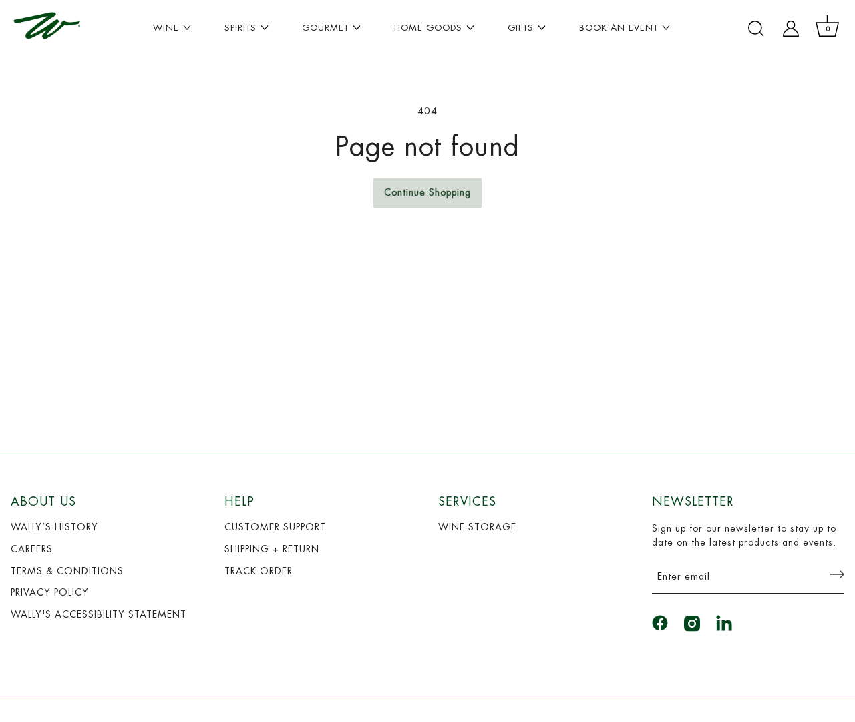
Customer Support (275, 527)
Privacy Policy (50, 592)
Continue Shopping (427, 192)
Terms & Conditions (67, 571)
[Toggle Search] (756, 29)
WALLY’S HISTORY (54, 527)
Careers (32, 549)
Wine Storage (477, 527)
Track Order (258, 571)
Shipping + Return (271, 549)
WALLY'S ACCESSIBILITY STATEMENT (98, 614)
